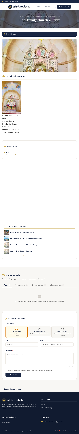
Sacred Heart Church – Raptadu (21, 251)
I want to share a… (11, 323)
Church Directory (46, 408)
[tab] (7, 285)
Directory (46, 7)
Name (7, 340)
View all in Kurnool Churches (13, 256)
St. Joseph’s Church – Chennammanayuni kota (26, 238)
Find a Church (65, 7)
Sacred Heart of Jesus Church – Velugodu (24, 245)
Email (42, 340)
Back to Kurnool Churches (13, 389)
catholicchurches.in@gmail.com (53, 422)
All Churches (6, 422)
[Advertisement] (39, 190)
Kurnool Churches (37, 16)
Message (9, 350)
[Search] (54, 6)
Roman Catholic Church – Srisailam (22, 232)
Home (38, 7)
